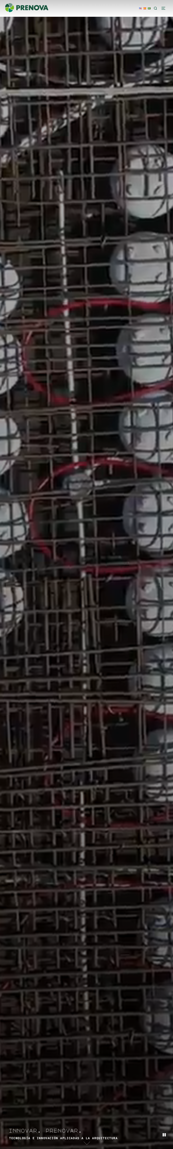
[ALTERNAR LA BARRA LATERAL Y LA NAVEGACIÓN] (164, 8)
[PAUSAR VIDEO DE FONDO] (164, 1135)
